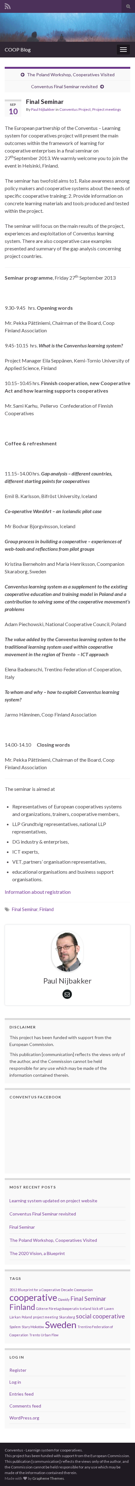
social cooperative (100, 1316)
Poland (27, 1317)
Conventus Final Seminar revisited (64, 86)
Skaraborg (67, 1317)
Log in (15, 1382)
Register (17, 1370)
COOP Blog (18, 49)
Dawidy (63, 1299)
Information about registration (38, 892)
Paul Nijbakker (43, 109)
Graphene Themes (48, 1478)
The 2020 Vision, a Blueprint (37, 1253)
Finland (47, 909)
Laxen (109, 1308)
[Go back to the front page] (67, 27)
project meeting (45, 1317)
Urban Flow (49, 1335)
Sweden (61, 1324)
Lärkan (15, 1317)
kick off (97, 1308)
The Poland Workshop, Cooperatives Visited (71, 74)
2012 (13, 1290)
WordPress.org (24, 1417)
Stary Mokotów (33, 1327)
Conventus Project (75, 109)
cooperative (33, 1297)
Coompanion (83, 1290)
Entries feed (21, 1394)
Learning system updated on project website (53, 1200)
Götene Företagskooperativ (57, 1308)
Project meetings (106, 109)
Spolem (15, 1327)
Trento (34, 1335)
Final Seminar (25, 909)
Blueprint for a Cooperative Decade (45, 1290)
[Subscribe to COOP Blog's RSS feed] (8, 5)
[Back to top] (121, 1472)
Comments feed (25, 1405)
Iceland (85, 1308)
